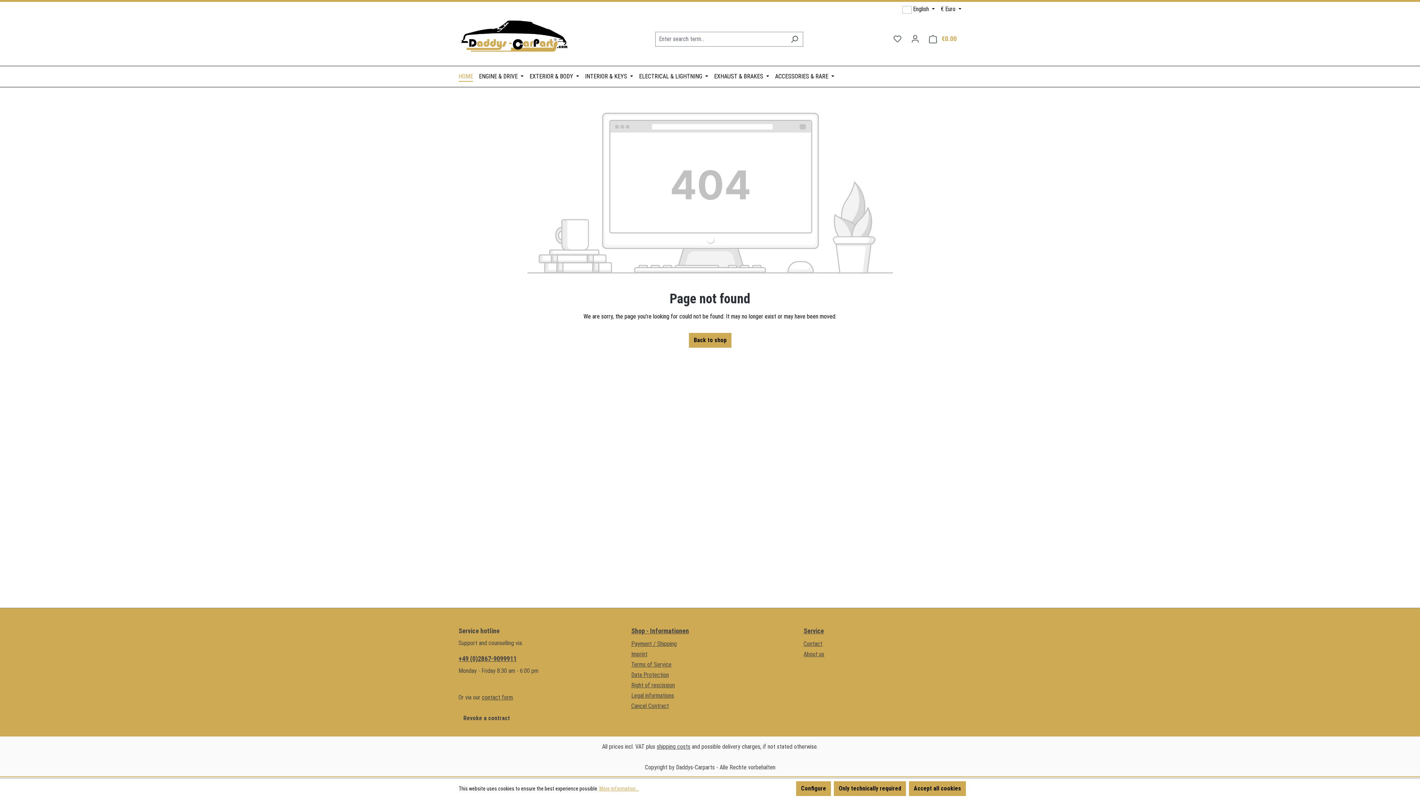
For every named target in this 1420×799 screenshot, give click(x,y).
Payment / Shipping (654, 643)
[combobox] (720, 39)
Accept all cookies (937, 788)
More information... (619, 789)
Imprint (639, 654)
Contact (813, 643)
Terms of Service (651, 664)
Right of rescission (653, 685)
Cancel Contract (650, 705)
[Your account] (915, 38)
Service (814, 631)
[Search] (794, 39)
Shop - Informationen (660, 631)
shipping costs (673, 746)
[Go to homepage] (514, 37)
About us (814, 654)
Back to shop (710, 340)
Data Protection (650, 674)
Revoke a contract (486, 718)
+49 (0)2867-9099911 (488, 659)
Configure (813, 788)
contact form (497, 697)
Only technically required (870, 788)
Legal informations (652, 695)
